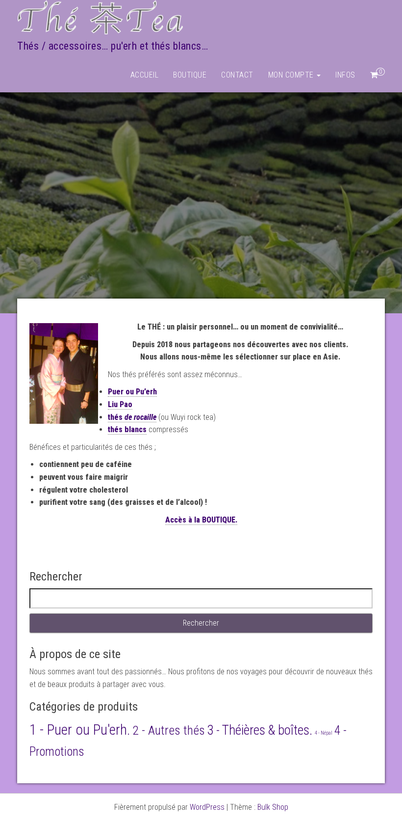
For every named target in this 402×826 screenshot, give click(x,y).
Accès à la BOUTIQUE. (201, 519)
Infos (345, 75)
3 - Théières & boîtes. (260, 730)
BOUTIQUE (189, 75)
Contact (237, 75)
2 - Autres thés (168, 730)
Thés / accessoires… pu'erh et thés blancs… (112, 46)
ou (132, 391)
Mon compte (292, 75)
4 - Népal (323, 733)
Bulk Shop (272, 807)
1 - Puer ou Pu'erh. (79, 729)
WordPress (207, 807)
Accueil (144, 75)
